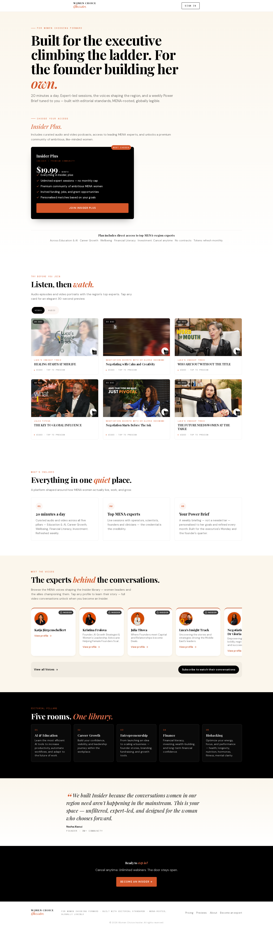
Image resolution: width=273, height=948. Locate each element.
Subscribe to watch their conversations (208, 669)
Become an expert (231, 912)
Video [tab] (38, 310)
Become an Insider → (136, 881)
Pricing (189, 912)
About (213, 912)
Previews (201, 912)
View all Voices (44, 669)
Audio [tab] (51, 310)
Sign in (190, 5)
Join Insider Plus (82, 208)
